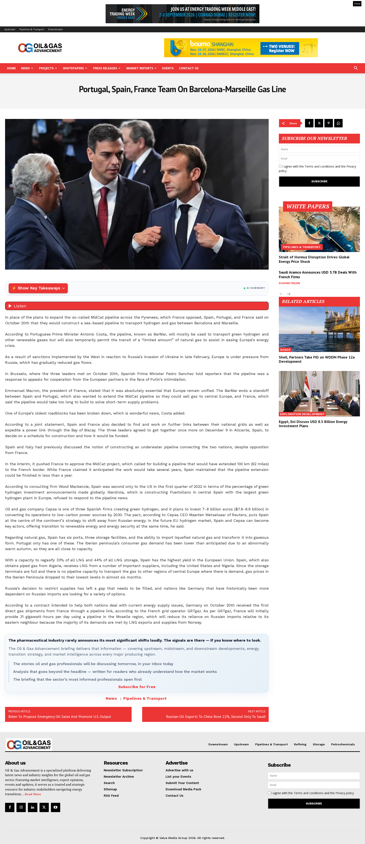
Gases (285, 349)
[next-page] (288, 294)
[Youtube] (55, 807)
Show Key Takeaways (39, 288)
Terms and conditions (319, 166)
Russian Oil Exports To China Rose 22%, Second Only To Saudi (216, 716)
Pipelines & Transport (31, 29)
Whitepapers (73, 68)
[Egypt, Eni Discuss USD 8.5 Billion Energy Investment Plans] (319, 393)
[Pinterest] (328, 123)
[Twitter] (319, 123)
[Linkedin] (32, 807)
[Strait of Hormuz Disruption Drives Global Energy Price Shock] (319, 229)
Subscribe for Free (137, 686)
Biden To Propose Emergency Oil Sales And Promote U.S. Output (59, 716)
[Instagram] (21, 807)
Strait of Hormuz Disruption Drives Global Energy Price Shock (314, 259)
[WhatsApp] (338, 123)
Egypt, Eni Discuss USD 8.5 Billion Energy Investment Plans (313, 423)
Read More (33, 794)
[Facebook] (309, 123)
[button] (356, 69)
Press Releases (105, 68)
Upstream (9, 29)
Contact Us (189, 68)
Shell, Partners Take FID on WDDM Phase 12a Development (317, 359)
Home (11, 68)
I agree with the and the (317, 168)
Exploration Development (302, 414)
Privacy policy (344, 793)
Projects (46, 68)
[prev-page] (281, 294)
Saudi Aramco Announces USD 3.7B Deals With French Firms (318, 274)
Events (168, 68)
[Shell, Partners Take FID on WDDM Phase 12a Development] (319, 329)
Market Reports (139, 68)
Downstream (55, 29)
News (25, 68)
